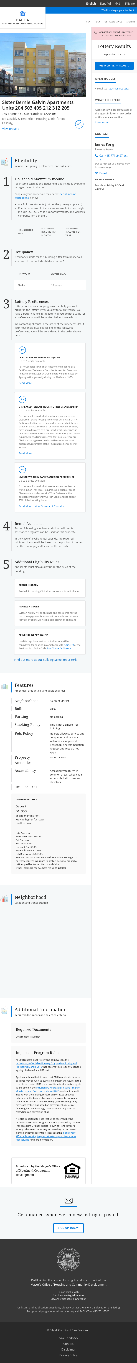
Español (105, 4)
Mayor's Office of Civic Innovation (68, 1298)
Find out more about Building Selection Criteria (45, 660)
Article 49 (69, 644)
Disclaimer (68, 1349)
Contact (68, 1344)
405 (116, 88)
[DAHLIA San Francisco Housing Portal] (22, 18)
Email (103, 173)
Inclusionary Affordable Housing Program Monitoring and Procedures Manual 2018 (48, 1089)
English (91, 4)
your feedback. (127, 10)
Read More (25, 383)
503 (121, 88)
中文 (118, 4)
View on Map (10, 129)
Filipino (130, 4)
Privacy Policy (68, 1355)
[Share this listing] (79, 124)
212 (126, 88)
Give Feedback (73, 1338)
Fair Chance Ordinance (59, 648)
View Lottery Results (114, 65)
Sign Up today (68, 1229)
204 (111, 88)
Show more (101, 122)
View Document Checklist (50, 506)
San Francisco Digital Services (68, 1295)
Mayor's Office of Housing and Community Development (68, 1285)
